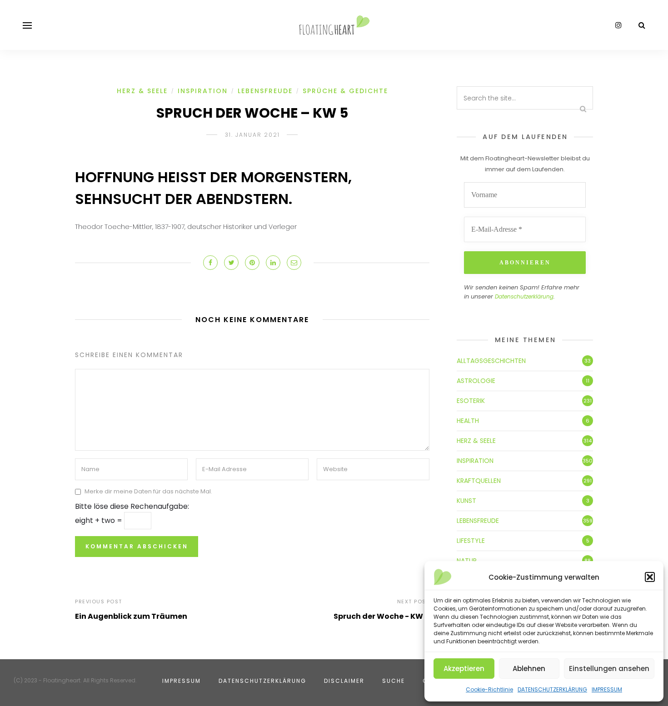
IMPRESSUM (607, 689)
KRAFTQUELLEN (479, 480)
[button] (649, 577)
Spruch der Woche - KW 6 (381, 616)
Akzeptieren (464, 668)
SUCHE (393, 681)
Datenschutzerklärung (524, 296)
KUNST (466, 500)
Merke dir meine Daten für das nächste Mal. (148, 491)
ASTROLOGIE (476, 380)
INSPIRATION (203, 90)
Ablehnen (529, 668)
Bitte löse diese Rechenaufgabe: (132, 506)
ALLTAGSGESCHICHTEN (491, 360)
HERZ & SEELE (142, 90)
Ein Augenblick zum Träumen (131, 616)
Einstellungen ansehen (609, 668)
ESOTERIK (471, 400)
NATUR (467, 560)
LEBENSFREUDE (265, 90)
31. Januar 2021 (252, 135)
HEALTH (468, 420)
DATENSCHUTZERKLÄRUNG (552, 689)
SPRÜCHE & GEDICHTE (345, 90)
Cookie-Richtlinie (489, 689)
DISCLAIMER (344, 681)
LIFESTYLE (471, 540)
